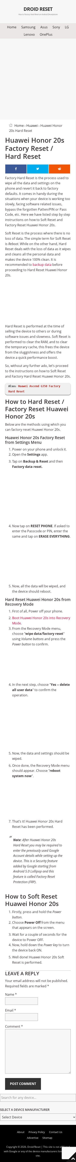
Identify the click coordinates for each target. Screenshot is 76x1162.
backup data (42, 264)
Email (10, 1010)
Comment (14, 1026)
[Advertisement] (38, 78)
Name (11, 994)
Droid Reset (38, 9)
